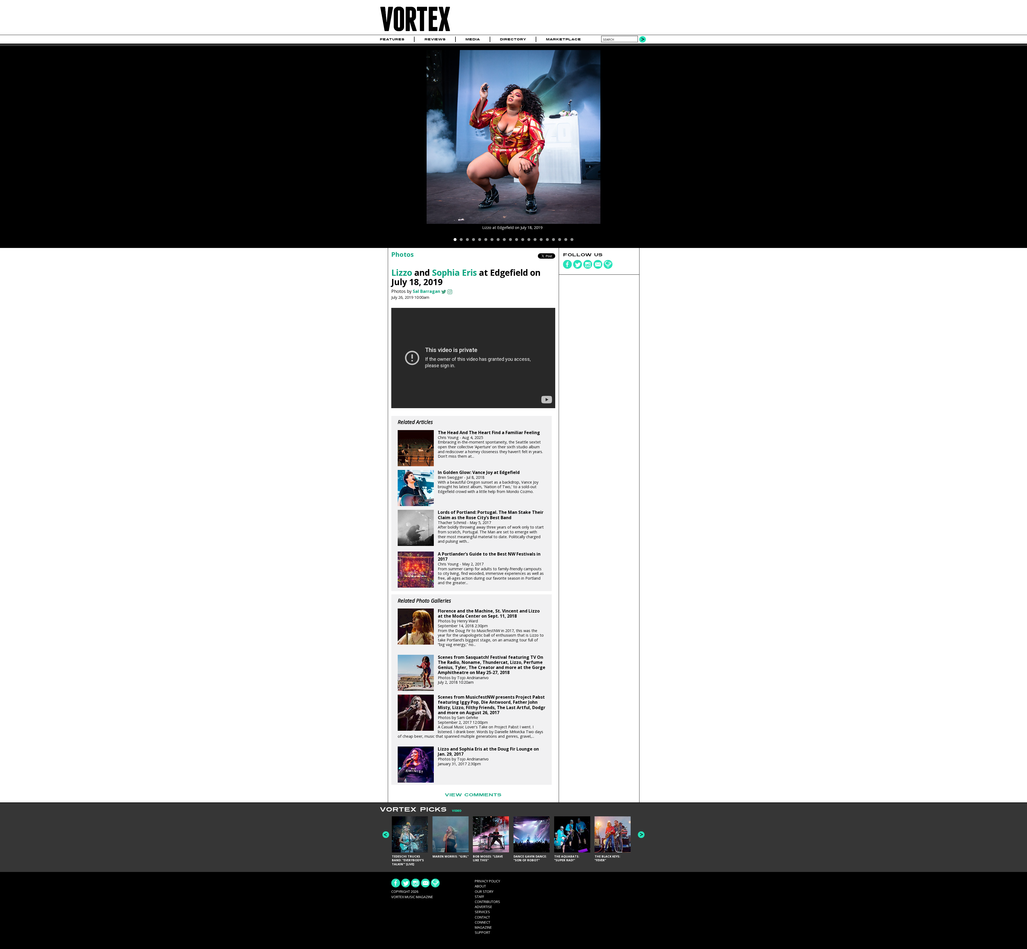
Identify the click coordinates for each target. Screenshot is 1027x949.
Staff (479, 896)
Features (392, 39)
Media (472, 39)
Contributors (487, 901)
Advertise (483, 906)
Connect (482, 922)
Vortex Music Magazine (412, 896)
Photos (402, 254)
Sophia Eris (454, 272)
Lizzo (401, 272)
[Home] (415, 31)
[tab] (454, 810)
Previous (385, 834)
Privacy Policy (487, 881)
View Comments (473, 795)
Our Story (484, 891)
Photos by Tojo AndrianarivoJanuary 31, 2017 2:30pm (488, 756)
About (480, 886)
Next (641, 834)
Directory (513, 39)
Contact (482, 917)
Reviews (435, 39)
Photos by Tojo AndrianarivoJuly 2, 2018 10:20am (491, 670)
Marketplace (563, 39)
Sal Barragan (426, 291)
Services (482, 911)
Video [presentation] (456, 810)
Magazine (483, 927)
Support (482, 932)
